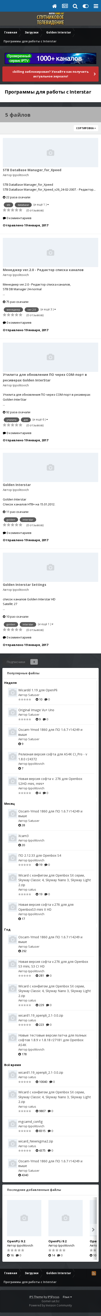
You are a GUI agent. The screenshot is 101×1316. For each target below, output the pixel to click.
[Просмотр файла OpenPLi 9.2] (24, 1218)
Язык (66, 1297)
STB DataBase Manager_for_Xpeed (32, 170)
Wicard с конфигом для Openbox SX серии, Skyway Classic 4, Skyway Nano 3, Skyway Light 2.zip (54, 880)
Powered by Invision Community (50, 1305)
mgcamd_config (30, 1121)
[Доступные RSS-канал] (93, 1273)
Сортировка (85, 128)
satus (32, 889)
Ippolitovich (21, 175)
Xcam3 (23, 836)
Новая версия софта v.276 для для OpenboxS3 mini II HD (46, 907)
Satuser (33, 695)
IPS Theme (36, 1297)
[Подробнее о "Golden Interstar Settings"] (50, 567)
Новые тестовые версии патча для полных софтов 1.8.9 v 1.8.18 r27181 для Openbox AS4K (52, 1040)
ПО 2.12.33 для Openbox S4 (39, 855)
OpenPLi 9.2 (16, 1241)
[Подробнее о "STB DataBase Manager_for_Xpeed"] (50, 152)
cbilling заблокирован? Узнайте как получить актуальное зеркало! (50, 73)
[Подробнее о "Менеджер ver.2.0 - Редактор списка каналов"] (50, 252)
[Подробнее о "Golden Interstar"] (50, 467)
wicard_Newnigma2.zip (35, 1141)
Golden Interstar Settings (24, 584)
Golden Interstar (17, 484)
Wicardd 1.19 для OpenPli (37, 690)
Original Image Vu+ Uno (36, 710)
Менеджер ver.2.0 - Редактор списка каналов (43, 270)
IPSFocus (53, 1297)
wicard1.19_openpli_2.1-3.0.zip (40, 1015)
